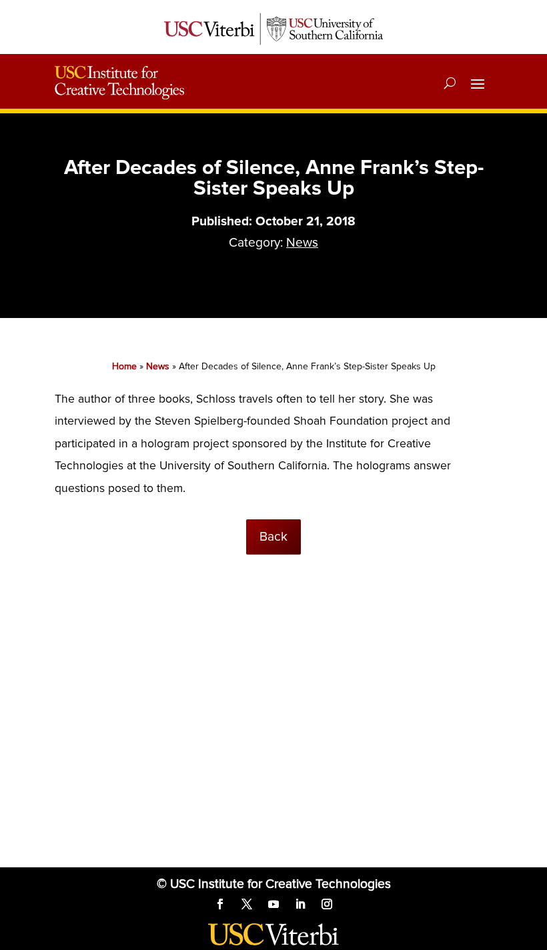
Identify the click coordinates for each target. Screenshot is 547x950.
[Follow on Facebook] (220, 904)
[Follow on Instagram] (327, 904)
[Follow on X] (246, 904)
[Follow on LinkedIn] (300, 904)
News (302, 243)
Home (124, 366)
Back (273, 537)
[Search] (450, 82)
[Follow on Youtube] (273, 904)
